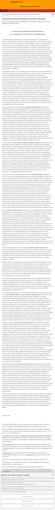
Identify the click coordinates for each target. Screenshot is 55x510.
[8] (32, 223)
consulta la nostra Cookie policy (19, 491)
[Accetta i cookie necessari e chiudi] (53, 475)
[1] (47, 126)
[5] (31, 171)
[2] (39, 140)
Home (3, 14)
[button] (3, 11)
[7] (50, 220)
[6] (24, 188)
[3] (42, 168)
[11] (10, 330)
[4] (32, 170)
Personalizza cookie (28, 501)
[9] (16, 229)
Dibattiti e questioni (10, 14)
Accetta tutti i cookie (27, 506)
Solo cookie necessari (27, 496)
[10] (36, 271)
